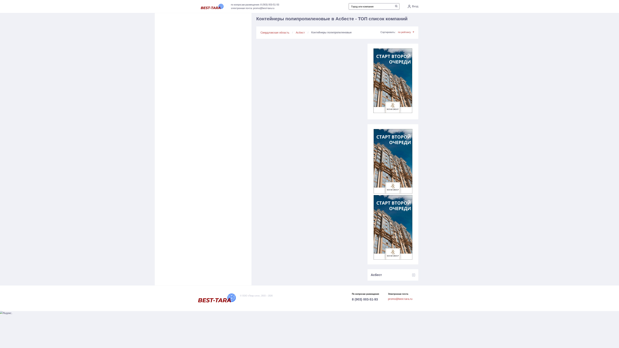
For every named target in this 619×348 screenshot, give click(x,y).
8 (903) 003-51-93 (365, 299)
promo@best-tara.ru (400, 298)
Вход (415, 6)
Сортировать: (395, 32)
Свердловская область (274, 32)
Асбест (300, 32)
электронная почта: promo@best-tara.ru (252, 8)
